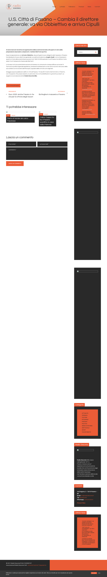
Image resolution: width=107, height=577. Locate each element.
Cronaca (84, 415)
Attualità (85, 413)
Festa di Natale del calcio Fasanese (17, 120)
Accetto (94, 573)
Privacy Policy (81, 503)
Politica (84, 423)
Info (99, 573)
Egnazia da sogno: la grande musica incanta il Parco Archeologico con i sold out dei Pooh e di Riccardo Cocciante (88, 104)
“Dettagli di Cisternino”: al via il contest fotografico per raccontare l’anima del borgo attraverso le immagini (88, 83)
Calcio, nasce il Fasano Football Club (87, 113)
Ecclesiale (85, 419)
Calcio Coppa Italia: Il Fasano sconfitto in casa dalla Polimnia (47, 121)
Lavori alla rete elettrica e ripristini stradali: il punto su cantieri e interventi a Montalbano (88, 94)
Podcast (84, 421)
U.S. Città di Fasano (13, 85)
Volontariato (86, 432)
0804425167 (83, 497)
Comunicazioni (88, 499)
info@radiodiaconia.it (87, 495)
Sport (13, 115)
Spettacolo (85, 427)
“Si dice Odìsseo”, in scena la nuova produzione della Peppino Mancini (88, 73)
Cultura (84, 417)
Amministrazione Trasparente (37, 565)
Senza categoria (87, 425)
